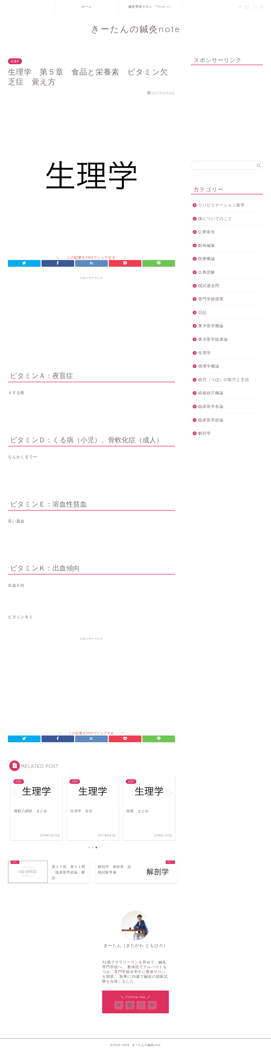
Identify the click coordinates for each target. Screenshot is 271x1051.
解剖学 (204, 433)
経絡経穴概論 (211, 393)
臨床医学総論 (211, 420)
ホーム (87, 6)
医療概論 (206, 258)
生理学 (15, 61)
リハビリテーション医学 (221, 205)
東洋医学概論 (211, 325)
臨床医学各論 (211, 406)
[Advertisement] (91, 319)
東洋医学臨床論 (213, 339)
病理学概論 (208, 366)
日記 (202, 312)
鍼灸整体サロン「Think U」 (150, 6)
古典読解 (206, 272)
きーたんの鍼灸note (135, 28)
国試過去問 (208, 285)
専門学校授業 (211, 299)
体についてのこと (215, 218)
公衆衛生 (206, 232)
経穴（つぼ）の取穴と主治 (223, 379)
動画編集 (206, 245)
